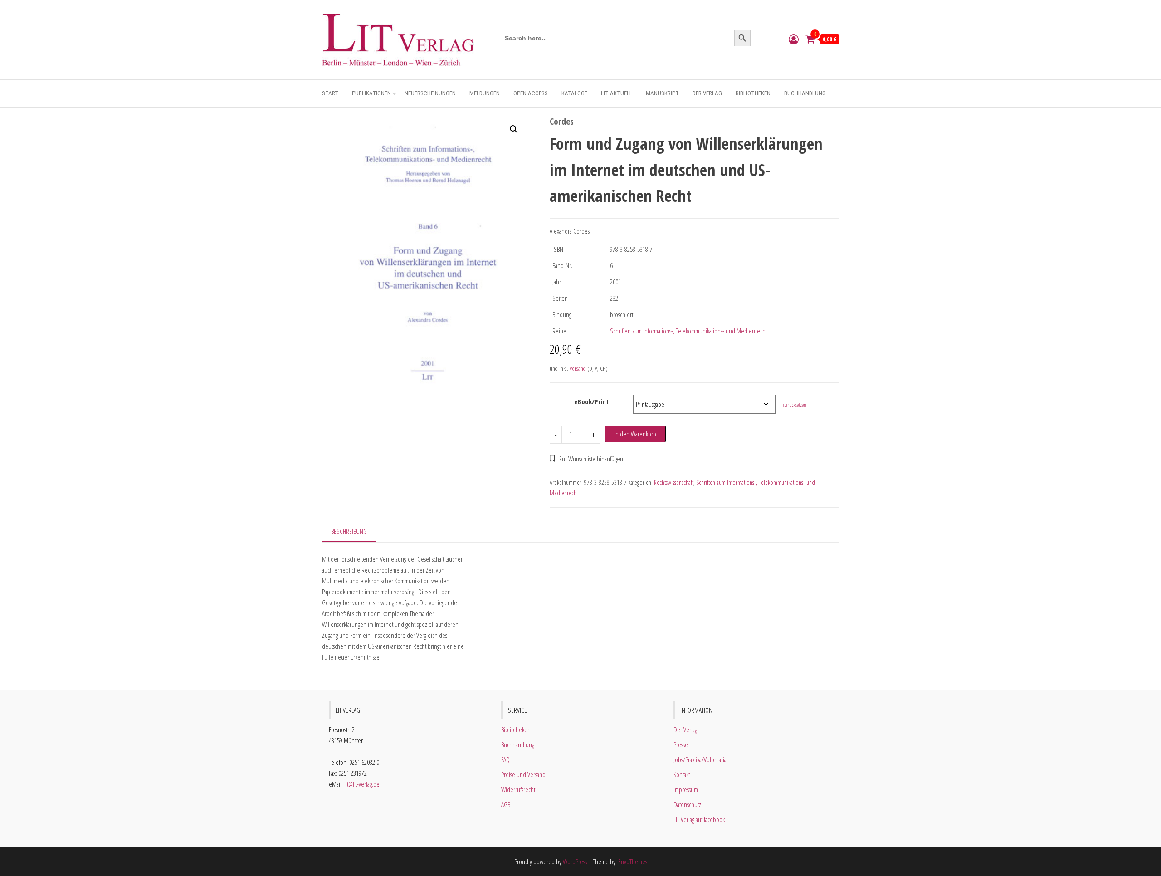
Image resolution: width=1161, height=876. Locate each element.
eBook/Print (591, 401)
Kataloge (574, 93)
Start (330, 93)
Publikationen (371, 93)
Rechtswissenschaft (673, 482)
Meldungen (484, 93)
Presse (680, 744)
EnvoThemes (632, 861)
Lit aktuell (616, 93)
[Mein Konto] (794, 39)
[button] (514, 129)
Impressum (685, 789)
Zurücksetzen (794, 405)
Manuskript (662, 93)
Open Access (530, 93)
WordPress (575, 861)
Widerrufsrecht (518, 789)
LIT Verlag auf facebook (699, 819)
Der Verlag (707, 93)
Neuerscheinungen (430, 93)
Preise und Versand (523, 774)
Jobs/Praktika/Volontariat (700, 759)
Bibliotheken (753, 93)
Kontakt (681, 774)
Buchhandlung (805, 93)
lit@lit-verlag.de (362, 783)
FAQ (505, 759)
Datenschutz (687, 804)
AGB (505, 804)
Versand (578, 368)
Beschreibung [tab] (349, 531)
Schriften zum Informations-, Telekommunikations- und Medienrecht (688, 330)
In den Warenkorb (635, 433)
